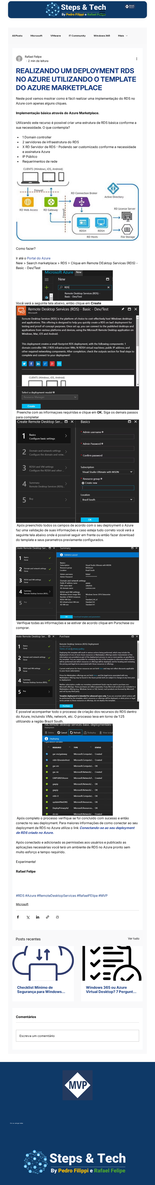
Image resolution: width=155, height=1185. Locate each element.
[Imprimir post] (57, 917)
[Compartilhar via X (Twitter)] (28, 917)
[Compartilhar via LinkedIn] (38, 917)
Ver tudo (133, 938)
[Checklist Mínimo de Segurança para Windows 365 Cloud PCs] (43, 963)
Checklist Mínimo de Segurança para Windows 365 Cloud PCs (39, 989)
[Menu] (102, 12)
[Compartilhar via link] (47, 917)
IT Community (77, 35)
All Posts (17, 35)
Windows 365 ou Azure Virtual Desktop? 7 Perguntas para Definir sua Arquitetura (111, 989)
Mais (121, 35)
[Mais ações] (136, 58)
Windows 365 (102, 35)
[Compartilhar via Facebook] (18, 917)
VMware (55, 35)
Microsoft (36, 35)
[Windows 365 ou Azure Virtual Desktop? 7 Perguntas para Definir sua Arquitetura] (112, 963)
